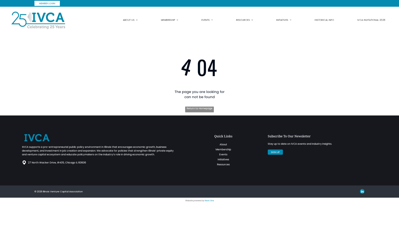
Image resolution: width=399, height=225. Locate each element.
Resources (223, 164)
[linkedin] (362, 192)
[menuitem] (130, 20)
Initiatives (223, 159)
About (223, 144)
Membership (223, 149)
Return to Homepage (199, 108)
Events (223, 154)
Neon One (209, 200)
